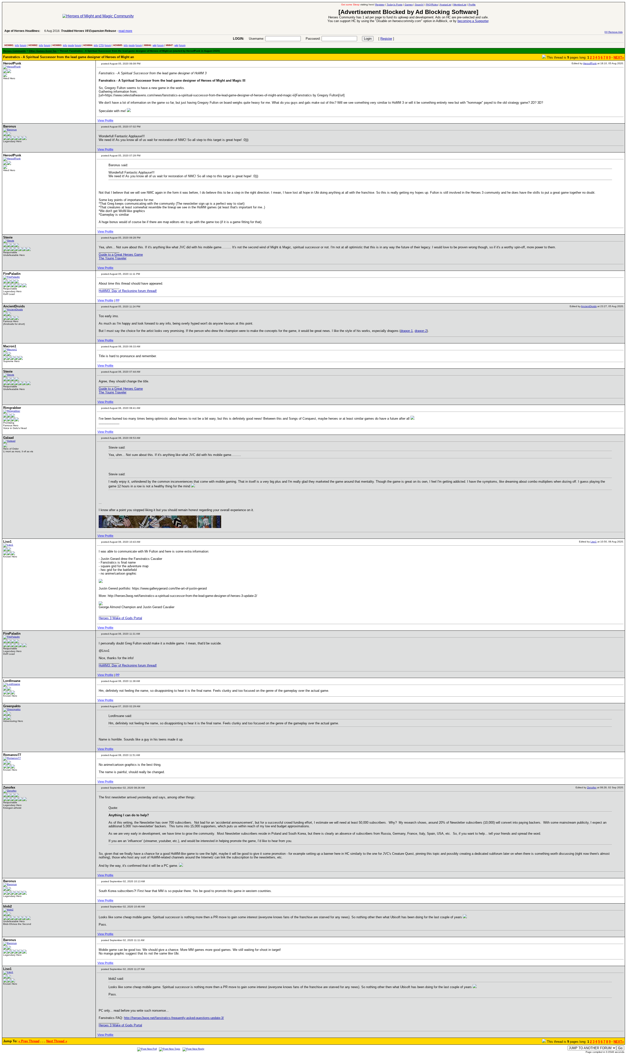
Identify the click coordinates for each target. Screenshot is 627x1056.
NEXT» (619, 57)
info (17, 45)
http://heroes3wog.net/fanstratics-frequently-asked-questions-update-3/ (174, 1018)
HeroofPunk (590, 63)
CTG (101, 45)
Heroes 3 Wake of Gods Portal (120, 618)
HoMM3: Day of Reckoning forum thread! (128, 291)
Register (386, 38)
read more (125, 31)
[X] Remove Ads (613, 32)
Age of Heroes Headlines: (22, 31)
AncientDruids (589, 306)
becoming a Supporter (473, 21)
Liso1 (594, 541)
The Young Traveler (112, 258)
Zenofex (591, 787)
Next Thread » (56, 1041)
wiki (155, 45)
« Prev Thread (28, 1041)
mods (71, 45)
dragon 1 (406, 331)
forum (23, 45)
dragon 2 (421, 331)
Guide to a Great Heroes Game (121, 254)
